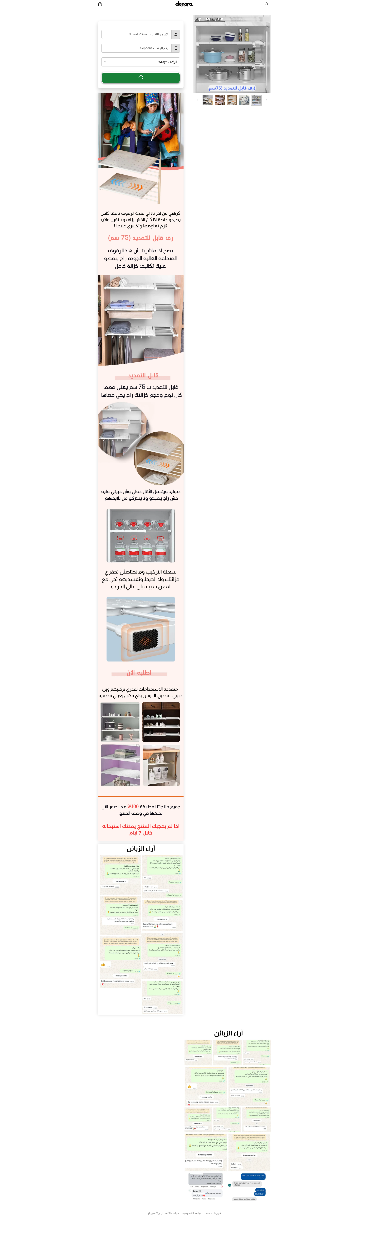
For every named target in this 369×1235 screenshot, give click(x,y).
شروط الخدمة (214, 1213)
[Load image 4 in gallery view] (220, 100)
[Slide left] (267, 100)
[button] (267, 4)
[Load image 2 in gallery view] (244, 100)
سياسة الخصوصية (192, 1213)
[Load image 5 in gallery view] (208, 100)
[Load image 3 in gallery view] (232, 100)
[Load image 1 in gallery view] (256, 100)
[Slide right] (197, 100)
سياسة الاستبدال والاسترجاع (163, 1213)
